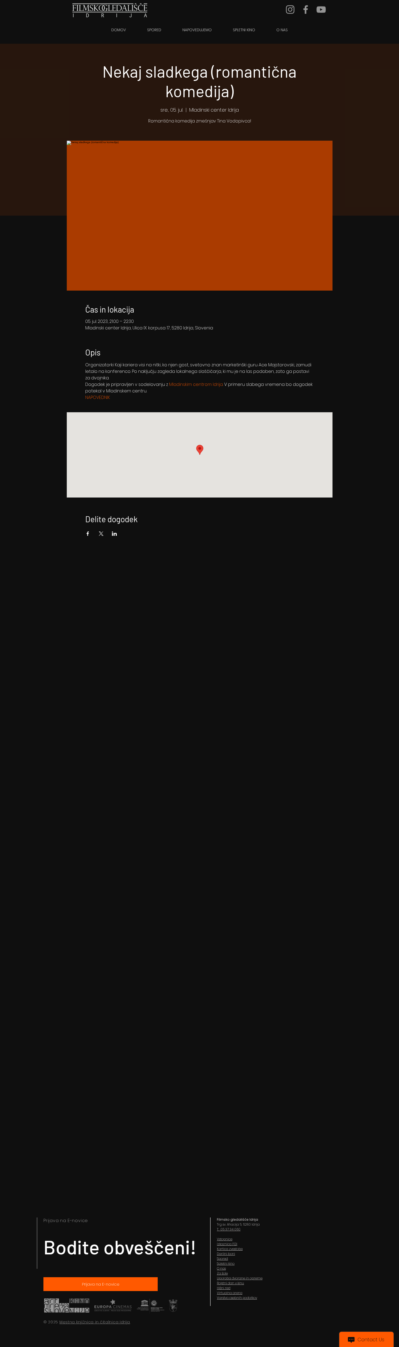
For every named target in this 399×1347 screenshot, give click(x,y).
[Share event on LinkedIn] (114, 533)
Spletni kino (226, 1263)
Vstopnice (224, 1239)
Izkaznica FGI (227, 1244)
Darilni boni (226, 1253)
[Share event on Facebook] (87, 533)
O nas (221, 1268)
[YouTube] (321, 9)
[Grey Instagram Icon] (290, 9)
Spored (222, 1258)
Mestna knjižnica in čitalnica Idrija (94, 1322)
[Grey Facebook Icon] (305, 9)
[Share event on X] (101, 533)
